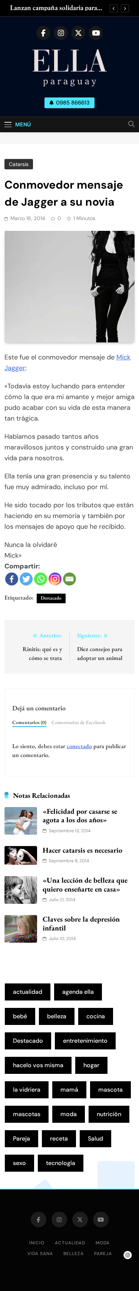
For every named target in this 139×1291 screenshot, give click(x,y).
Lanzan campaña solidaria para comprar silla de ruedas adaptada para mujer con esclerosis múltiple (58, 8)
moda (68, 1114)
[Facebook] (11, 579)
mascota (110, 1089)
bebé (20, 1016)
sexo (19, 1163)
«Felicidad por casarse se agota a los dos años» (80, 815)
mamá (69, 1089)
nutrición (109, 1114)
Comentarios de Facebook (79, 722)
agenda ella (78, 992)
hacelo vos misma (38, 1065)
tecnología (60, 1163)
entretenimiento (85, 1041)
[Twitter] (26, 579)
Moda (103, 1243)
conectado (79, 746)
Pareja (21, 1138)
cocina (95, 1016)
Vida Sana (40, 1254)
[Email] (69, 579)
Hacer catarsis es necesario (82, 850)
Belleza (73, 1254)
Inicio (36, 1243)
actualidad (27, 992)
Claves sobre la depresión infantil (81, 923)
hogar (91, 1065)
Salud (95, 1138)
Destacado (51, 598)
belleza (56, 1016)
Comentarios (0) (29, 722)
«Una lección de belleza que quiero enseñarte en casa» (85, 884)
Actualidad (70, 1243)
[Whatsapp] (40, 579)
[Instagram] (55, 579)
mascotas (26, 1114)
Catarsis (19, 164)
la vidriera (26, 1089)
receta (59, 1138)
